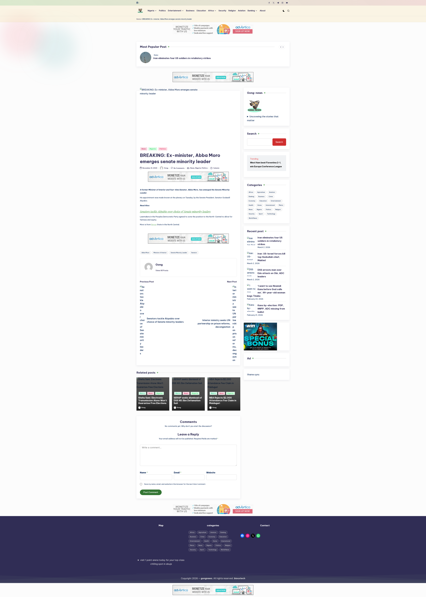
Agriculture (261, 192)
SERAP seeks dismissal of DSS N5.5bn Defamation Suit (188, 400)
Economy (252, 201)
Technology (271, 214)
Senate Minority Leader (179, 252)
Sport (261, 214)
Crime (271, 196)
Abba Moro (145, 252)
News (144, 149)
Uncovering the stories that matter (262, 118)
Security (252, 214)
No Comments (179, 168)
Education (263, 201)
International (270, 205)
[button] (162, 270)
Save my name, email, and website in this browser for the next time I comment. (175, 484)
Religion (278, 209)
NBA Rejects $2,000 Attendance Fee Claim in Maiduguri (222, 400)
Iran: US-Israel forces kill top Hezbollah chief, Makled (271, 257)
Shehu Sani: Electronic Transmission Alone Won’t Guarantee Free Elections (152, 400)
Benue (154, 224)
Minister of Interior (160, 252)
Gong (159, 264)
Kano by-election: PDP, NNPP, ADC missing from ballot (271, 308)
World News (253, 218)
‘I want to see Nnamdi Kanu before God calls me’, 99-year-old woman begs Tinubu (266, 291)
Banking (251, 196)
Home (138, 19)
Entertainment (276, 201)
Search (251, 133)
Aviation (272, 192)
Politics (163, 149)
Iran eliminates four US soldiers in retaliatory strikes (182, 58)
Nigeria (153, 149)
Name (144, 472)
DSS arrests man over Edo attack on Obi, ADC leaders (271, 273)
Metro (142, 393)
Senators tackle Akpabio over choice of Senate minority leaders (175, 211)
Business (261, 196)
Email (177, 472)
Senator (194, 252)
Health (251, 205)
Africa (251, 192)
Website (210, 472)
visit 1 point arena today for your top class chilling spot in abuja (162, 562)
